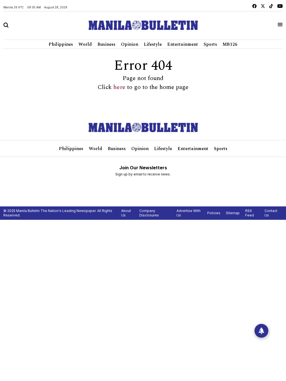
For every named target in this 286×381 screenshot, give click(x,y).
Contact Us (270, 213)
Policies (213, 213)
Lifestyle (153, 44)
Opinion (129, 44)
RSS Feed (249, 213)
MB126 (230, 44)
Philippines (61, 44)
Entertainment (182, 44)
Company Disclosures (149, 213)
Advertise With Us (189, 213)
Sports (210, 44)
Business (106, 44)
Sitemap (233, 213)
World (85, 44)
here (119, 87)
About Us (126, 213)
